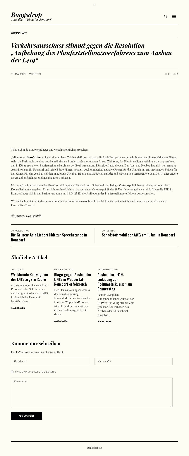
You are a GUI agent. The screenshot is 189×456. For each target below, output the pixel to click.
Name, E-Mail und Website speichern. (35, 372)
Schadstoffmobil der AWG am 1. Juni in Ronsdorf (138, 235)
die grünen (18, 216)
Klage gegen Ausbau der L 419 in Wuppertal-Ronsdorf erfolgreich (73, 279)
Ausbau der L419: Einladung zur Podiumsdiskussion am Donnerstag (114, 281)
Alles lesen (18, 308)
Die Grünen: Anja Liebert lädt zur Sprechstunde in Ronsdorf (49, 237)
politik (37, 216)
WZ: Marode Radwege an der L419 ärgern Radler (29, 276)
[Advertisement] (94, 114)
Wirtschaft (19, 33)
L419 (29, 216)
